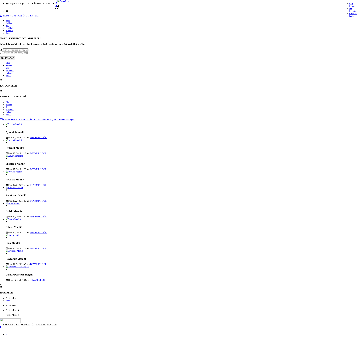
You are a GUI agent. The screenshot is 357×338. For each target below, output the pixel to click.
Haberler (353, 13)
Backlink (353, 11)
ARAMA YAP (8, 58)
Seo (350, 8)
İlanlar (352, 16)
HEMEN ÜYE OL (11, 16)
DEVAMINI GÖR (38, 137)
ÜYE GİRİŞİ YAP (30, 16)
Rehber (352, 6)
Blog (351, 3)
